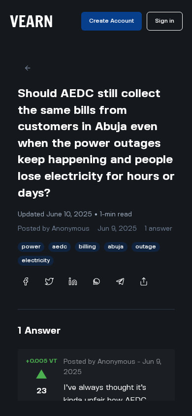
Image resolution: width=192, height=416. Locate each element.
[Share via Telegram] (120, 281)
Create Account (111, 21)
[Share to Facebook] (25, 281)
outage (145, 246)
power (31, 246)
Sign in (164, 21)
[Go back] (27, 68)
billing (87, 246)
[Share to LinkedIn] (73, 281)
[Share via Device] (144, 281)
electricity (36, 260)
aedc (59, 246)
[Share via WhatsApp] (96, 281)
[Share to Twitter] (49, 281)
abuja (116, 246)
